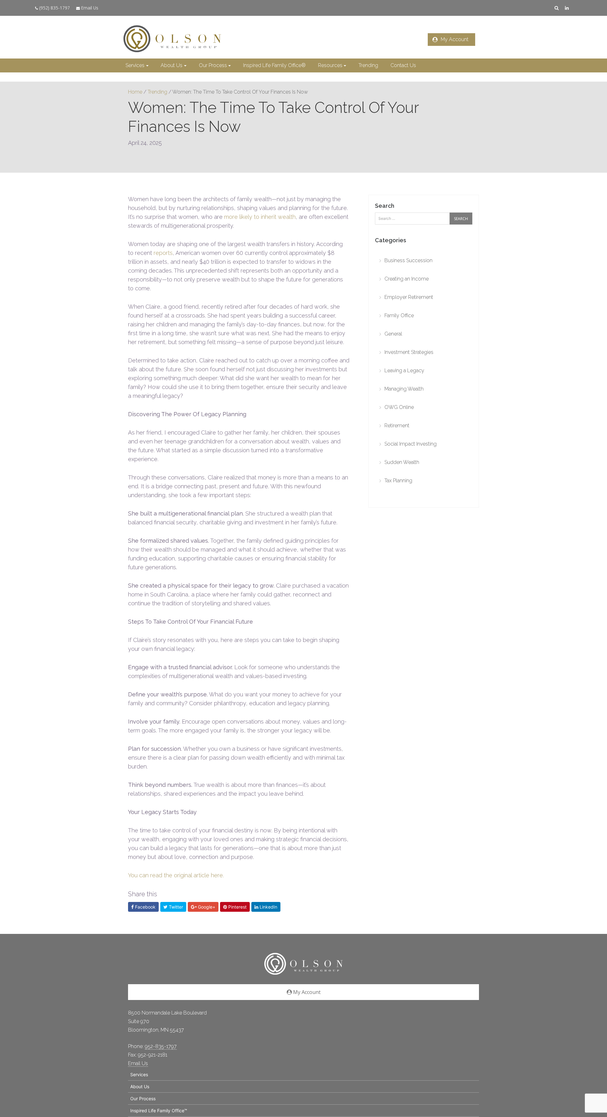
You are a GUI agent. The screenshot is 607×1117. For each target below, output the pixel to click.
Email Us (89, 8)
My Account (455, 39)
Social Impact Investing (410, 444)
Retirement (396, 426)
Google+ (206, 907)
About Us (171, 65)
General (393, 334)
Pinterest (237, 907)
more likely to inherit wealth (260, 216)
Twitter (175, 907)
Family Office (399, 315)
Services (135, 65)
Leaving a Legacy (404, 370)
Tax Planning (398, 481)
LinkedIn (267, 907)
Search (384, 205)
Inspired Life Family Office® (274, 65)
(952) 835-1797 (54, 8)
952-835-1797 (161, 1046)
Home (135, 92)
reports (163, 253)
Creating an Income (406, 279)
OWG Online (399, 407)
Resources (330, 65)
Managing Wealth (404, 389)
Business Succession (408, 260)
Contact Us (403, 65)
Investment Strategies (408, 352)
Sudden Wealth (401, 462)
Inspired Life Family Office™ (158, 1110)
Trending (368, 65)
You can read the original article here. (176, 875)
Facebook (145, 907)
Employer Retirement (408, 297)
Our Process (213, 65)
